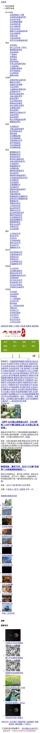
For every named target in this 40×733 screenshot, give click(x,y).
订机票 (22, 326)
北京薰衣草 (14, 180)
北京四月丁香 (7, 507)
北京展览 (21, 389)
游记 (24, 346)
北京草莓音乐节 (16, 261)
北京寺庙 (16, 373)
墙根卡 (11, 326)
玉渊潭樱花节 (15, 185)
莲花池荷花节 (15, 157)
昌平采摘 (22, 401)
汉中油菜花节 (21, 371)
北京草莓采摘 (15, 138)
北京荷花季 (14, 229)
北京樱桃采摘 (15, 136)
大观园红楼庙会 (16, 68)
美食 (9, 356)
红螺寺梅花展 (15, 194)
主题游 (3, 2)
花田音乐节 (14, 259)
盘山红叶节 (14, 245)
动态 (15, 342)
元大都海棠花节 (16, 217)
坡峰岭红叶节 (15, 247)
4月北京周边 (7, 575)
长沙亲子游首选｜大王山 (15, 703)
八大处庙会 (14, 66)
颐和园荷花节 (15, 154)
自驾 (33, 342)
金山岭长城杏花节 (17, 213)
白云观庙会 (14, 73)
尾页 (23, 489)
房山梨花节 (14, 173)
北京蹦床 (19, 366)
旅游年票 (4, 326)
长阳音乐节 (14, 257)
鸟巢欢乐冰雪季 (16, 85)
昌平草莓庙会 (15, 71)
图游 (5, 350)
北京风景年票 (15, 24)
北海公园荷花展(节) (17, 161)
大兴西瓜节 (14, 126)
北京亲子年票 (15, 19)
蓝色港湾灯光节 (16, 282)
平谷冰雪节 (14, 87)
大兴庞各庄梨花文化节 (19, 178)
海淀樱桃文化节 (14, 394)
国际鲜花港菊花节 (17, 171)
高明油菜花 (24, 373)
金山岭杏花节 (15, 208)
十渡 (21, 368)
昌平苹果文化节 (16, 131)
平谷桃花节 (14, 164)
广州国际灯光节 (13, 385)
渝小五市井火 (7, 594)
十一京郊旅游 (15, 299)
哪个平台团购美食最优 (14, 658)
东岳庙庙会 (14, 52)
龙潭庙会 (13, 57)
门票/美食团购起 (29, 356)
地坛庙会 (13, 59)
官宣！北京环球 (8, 613)
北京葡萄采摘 (15, 147)
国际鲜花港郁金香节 (18, 175)
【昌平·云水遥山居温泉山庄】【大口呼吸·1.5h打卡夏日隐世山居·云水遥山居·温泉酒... (20, 425)
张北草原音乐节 (16, 252)
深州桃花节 (24, 375)
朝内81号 (32, 375)
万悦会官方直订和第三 (14, 718)
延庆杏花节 (14, 192)
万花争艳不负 (7, 565)
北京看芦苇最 (7, 517)
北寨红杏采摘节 (9, 371)
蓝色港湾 (27, 368)
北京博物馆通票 (16, 22)
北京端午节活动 (13, 364)
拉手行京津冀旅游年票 (19, 40)
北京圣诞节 (14, 294)
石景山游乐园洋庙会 (18, 64)
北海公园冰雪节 (16, 96)
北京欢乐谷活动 (9, 366)
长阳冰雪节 (14, 115)
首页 (2, 403)
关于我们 (13, 722)
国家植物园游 (7, 555)
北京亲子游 (14, 301)
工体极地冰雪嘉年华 (18, 89)
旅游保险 (35, 326)
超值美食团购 (18, 361)
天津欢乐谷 (24, 364)
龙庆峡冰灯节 (15, 92)
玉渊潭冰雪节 (15, 108)
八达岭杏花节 (15, 206)
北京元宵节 (14, 315)
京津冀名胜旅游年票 (18, 17)
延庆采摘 (13, 133)
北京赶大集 (7, 373)
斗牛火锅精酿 (7, 584)
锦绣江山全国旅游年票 (19, 31)
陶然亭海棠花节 (16, 215)
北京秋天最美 (7, 526)
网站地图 (18, 724)
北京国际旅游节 (16, 271)
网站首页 (5, 722)
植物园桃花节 (15, 166)
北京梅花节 (14, 187)
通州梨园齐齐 (7, 604)
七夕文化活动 (15, 322)
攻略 (24, 342)
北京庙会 (13, 45)
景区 (33, 346)
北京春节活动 (25, 387)
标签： (3, 441)
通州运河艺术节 (16, 273)
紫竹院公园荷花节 (17, 159)
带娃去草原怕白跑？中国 (15, 688)
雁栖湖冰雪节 (15, 122)
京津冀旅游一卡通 (17, 15)
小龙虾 (26, 361)
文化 (16, 356)
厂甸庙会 (13, 54)
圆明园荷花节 (15, 152)
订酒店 (17, 326)
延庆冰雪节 (14, 99)
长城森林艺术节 (16, 264)
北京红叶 (13, 238)
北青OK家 (14, 36)
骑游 (5, 346)
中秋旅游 (13, 296)
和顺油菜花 (28, 366)
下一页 (19, 489)
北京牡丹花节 (28, 378)
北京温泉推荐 (13, 387)
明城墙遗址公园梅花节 (19, 196)
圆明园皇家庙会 (16, 50)
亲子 (15, 346)
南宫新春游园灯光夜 (24, 392)
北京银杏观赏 (15, 240)
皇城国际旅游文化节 (18, 275)
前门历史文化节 (16, 280)
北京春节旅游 (15, 313)
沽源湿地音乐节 (16, 254)
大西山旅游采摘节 (17, 129)
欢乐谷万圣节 (15, 320)
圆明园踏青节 (15, 222)
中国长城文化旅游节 (15, 382)
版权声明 (21, 722)
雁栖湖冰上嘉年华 (10, 389)
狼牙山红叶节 (15, 243)
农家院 (28, 326)
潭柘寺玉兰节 (15, 210)
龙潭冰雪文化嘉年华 (18, 80)
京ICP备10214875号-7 (30, 728)
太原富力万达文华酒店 (14, 643)
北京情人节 (14, 310)
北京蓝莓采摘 (15, 145)
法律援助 (30, 722)
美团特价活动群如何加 (14, 673)
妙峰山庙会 (14, 75)
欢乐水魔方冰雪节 (17, 105)
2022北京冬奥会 (16, 285)
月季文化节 (14, 226)
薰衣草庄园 (18, 378)
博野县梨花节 (19, 380)
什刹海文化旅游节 (17, 287)
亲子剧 (32, 361)
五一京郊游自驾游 (17, 306)
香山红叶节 (14, 236)
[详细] (27, 437)
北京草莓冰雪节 (16, 101)
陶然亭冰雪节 (15, 82)
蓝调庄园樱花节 (16, 220)
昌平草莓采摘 (13, 375)
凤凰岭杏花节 (15, 203)
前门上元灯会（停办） (19, 47)
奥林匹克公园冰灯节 (18, 112)
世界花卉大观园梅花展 (19, 199)
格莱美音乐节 (28, 382)
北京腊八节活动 (9, 392)
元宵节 (32, 373)
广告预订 (27, 724)
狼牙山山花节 (15, 224)
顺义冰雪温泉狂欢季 (18, 119)
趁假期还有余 (7, 536)
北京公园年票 (15, 26)
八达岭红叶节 (15, 233)
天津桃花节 (29, 380)
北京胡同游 (14, 268)
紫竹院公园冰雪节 (17, 94)
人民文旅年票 (15, 38)
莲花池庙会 (14, 61)
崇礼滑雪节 (14, 110)
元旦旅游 (13, 292)
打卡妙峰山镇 (7, 546)
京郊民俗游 (14, 278)
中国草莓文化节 (16, 140)
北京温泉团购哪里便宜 (30, 394)
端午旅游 (13, 303)
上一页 (13, 489)
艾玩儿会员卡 (15, 29)
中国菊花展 (14, 168)
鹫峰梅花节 (14, 201)
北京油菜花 (14, 182)
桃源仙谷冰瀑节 (16, 103)
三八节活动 (14, 317)
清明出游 (13, 308)
